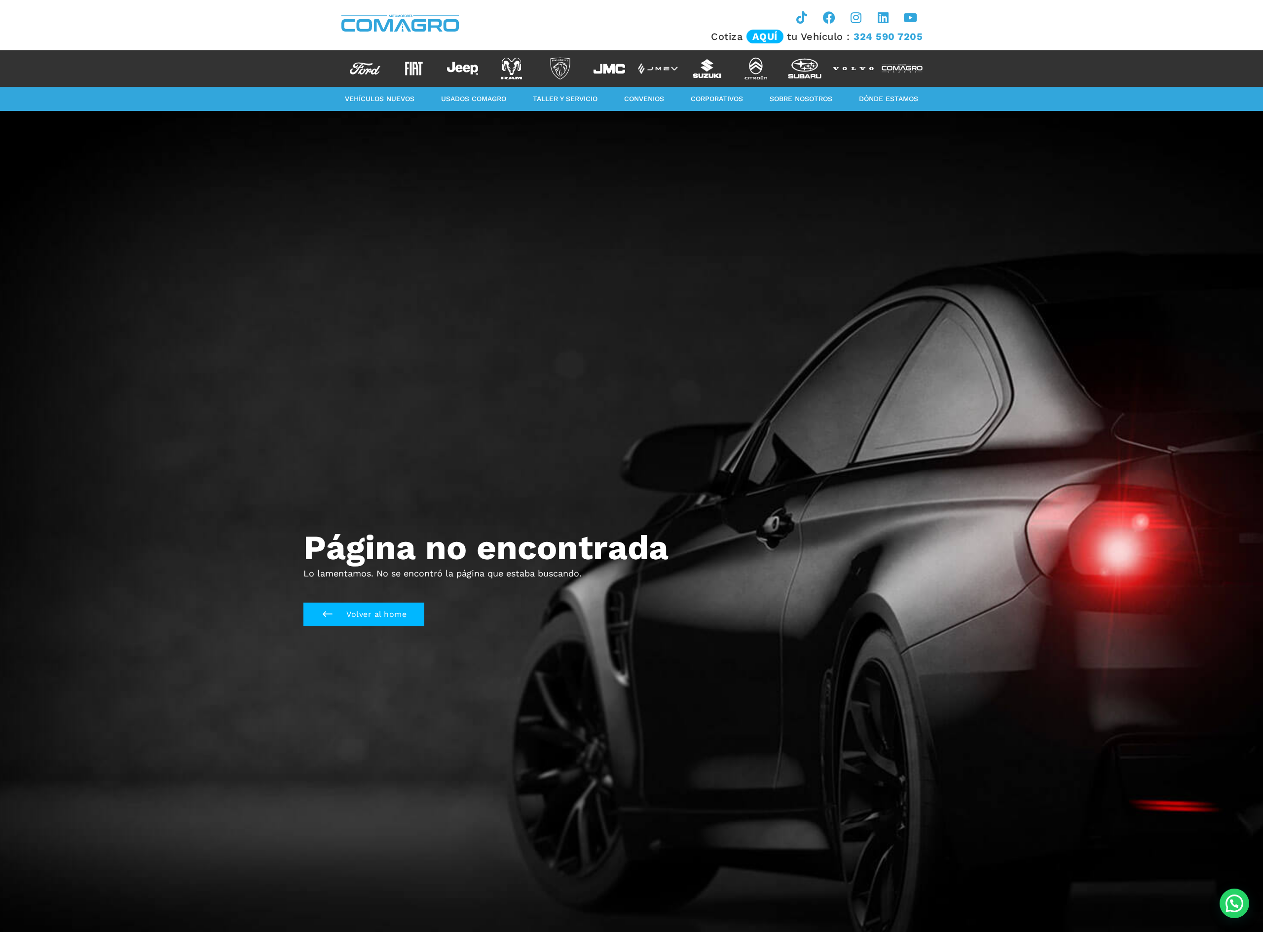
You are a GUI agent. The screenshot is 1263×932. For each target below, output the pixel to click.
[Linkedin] (883, 17)
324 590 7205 (888, 36)
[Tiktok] (801, 17)
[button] (363, 614)
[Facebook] (829, 17)
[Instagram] (856, 17)
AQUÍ (765, 36)
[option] (364, 68)
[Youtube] (910, 17)
